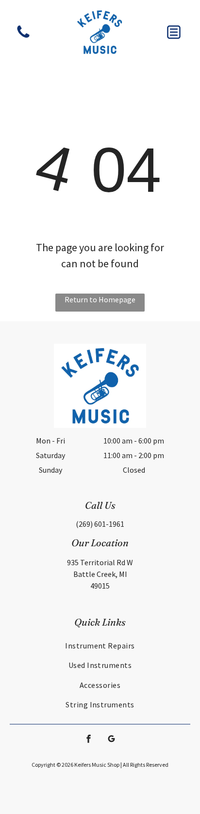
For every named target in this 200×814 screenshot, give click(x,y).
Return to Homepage (100, 299)
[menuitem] (100, 645)
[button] (173, 32)
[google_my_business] (111, 739)
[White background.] (23, 37)
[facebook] (89, 739)
